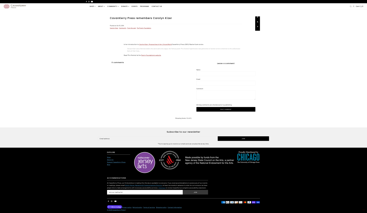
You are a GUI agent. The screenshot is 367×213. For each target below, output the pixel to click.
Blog (108, 164)
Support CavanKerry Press (116, 162)
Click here (161, 188)
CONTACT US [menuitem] (157, 6)
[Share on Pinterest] (257, 28)
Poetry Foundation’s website (151, 55)
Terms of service (149, 207)
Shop (109, 157)
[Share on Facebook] (257, 18)
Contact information (175, 207)
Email (198, 79)
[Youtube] (92, 2)
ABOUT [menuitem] (100, 6)
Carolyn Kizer (114, 28)
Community (122, 28)
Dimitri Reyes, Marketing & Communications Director (143, 185)
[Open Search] (350, 6)
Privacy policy (127, 207)
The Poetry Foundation (144, 28)
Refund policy (137, 207)
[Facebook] (86, 2)
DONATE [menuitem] (124, 6)
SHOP (92, 6)
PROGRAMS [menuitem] (144, 6)
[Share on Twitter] (257, 23)
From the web (131, 28)
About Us (110, 160)
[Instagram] (89, 2)
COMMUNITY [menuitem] (112, 6)
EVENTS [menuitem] (135, 6)
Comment (199, 88)
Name (198, 70)
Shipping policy (161, 207)
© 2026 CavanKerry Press (116, 210)
